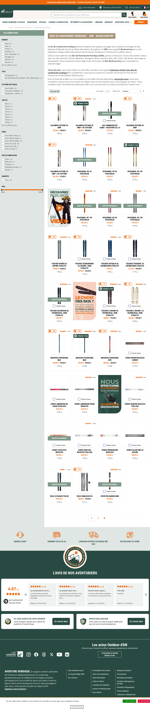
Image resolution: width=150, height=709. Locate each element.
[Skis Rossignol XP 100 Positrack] (109, 163)
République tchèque (12, 167)
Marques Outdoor (124, 670)
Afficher (99, 91)
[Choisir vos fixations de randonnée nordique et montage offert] (109, 394)
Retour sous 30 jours (129, 541)
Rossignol (8, 57)
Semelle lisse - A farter (12, 93)
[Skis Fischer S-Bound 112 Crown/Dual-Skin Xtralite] (134, 303)
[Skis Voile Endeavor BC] (84, 488)
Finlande (8, 164)
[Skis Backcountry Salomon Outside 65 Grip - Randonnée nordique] (134, 117)
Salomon (8, 59)
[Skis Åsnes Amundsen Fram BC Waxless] (84, 396)
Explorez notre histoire (15, 689)
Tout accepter (130, 701)
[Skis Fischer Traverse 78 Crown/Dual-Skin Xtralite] (134, 256)
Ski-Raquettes (10, 75)
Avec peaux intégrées (12, 91)
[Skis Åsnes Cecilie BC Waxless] (59, 442)
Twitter (52, 654)
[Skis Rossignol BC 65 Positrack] (84, 163)
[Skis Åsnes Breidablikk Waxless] (109, 442)
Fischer (7, 49)
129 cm (7, 109)
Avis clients (97, 692)
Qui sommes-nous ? (76, 670)
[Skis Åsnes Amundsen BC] (59, 396)
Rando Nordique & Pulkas (23, 27)
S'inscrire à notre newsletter (109, 654)
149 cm (7, 117)
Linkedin (67, 654)
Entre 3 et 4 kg (10, 149)
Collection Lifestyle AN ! (126, 694)
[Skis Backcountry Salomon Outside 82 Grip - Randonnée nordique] (59, 117)
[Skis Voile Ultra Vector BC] (59, 488)
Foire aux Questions (101, 674)
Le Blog (14, 654)
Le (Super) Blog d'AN (76, 674)
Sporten (8, 62)
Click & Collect (98, 681)
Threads (44, 654)
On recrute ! (73, 678)
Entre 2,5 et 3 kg (10, 146)
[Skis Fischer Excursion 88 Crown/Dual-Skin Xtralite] (59, 303)
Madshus (8, 51)
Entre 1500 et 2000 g (12, 141)
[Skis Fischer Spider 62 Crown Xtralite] (59, 256)
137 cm (7, 112)
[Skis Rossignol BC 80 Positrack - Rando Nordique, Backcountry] (109, 209)
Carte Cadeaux (123, 691)
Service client (20, 541)
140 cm (7, 114)
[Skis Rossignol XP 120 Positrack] (84, 209)
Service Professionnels (102, 689)
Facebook (36, 654)
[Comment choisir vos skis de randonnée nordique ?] (84, 301)
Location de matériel (101, 685)
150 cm (7, 120)
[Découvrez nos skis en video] (59, 208)
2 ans (7, 180)
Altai (6, 46)
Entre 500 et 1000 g (11, 135)
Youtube (59, 654)
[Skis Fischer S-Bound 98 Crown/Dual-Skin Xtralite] (109, 303)
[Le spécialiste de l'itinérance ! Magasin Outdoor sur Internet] (6, 11)
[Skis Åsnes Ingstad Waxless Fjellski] (84, 442)
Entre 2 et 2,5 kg (10, 143)
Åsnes (7, 43)
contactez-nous (121, 79)
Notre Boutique (99, 678)
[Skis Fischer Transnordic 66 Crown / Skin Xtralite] (84, 256)
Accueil (10, 27)
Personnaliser (77, 706)
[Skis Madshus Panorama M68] (84, 350)
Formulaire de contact (101, 670)
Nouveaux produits (124, 678)
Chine (7, 159)
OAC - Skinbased (10, 54)
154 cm (7, 122)
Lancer (124, 15)
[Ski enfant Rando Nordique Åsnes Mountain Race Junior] (134, 350)
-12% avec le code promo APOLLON (61, 2)
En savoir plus (61, 621)
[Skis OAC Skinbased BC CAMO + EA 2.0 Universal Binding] (109, 117)
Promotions (121, 674)
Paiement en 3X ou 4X (57, 541)
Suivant (104, 518)
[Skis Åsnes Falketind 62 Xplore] (134, 442)
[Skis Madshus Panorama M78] (109, 350)
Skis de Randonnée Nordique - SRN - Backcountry (22, 78)
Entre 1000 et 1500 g (12, 138)
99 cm (7, 104)
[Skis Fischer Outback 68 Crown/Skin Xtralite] (109, 256)
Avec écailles (9, 88)
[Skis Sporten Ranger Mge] (109, 488)
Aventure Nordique (17, 671)
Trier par (116, 91)
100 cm (7, 106)
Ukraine (7, 170)
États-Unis (8, 162)
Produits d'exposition (125, 687)
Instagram (28, 654)
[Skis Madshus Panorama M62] (59, 350)
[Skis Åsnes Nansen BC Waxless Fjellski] (134, 396)
